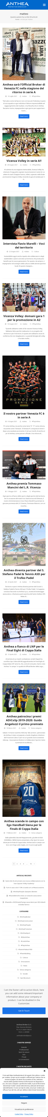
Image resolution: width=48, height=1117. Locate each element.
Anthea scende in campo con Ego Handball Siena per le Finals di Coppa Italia (24, 825)
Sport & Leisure (24, 1052)
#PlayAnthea (36, 96)
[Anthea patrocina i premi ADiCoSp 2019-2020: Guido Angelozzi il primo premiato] (24, 698)
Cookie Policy (19, 1114)
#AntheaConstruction (25, 921)
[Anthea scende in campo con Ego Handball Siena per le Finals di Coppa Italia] (24, 788)
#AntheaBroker (25, 917)
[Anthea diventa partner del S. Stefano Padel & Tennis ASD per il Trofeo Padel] (24, 544)
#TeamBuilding (25, 953)
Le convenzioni (24, 1059)
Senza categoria (36, 728)
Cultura (36, 252)
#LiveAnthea (25, 941)
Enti (24, 1054)
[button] (44, 1071)
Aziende (24, 1047)
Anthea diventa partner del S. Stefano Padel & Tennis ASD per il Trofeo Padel (23, 574)
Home (17, 19)
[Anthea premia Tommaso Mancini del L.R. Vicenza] (24, 465)
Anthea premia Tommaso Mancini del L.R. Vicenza (24, 485)
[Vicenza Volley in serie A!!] (24, 142)
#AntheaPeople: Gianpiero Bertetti (25, 892)
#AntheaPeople (25, 925)
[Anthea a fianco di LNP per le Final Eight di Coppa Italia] (24, 628)
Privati (24, 1057)
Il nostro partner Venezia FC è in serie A (23, 415)
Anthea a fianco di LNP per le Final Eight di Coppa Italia (24, 648)
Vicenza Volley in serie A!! (24, 161)
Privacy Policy (28, 1114)
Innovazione (25, 962)
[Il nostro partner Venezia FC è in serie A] (24, 382)
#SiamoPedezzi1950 (25, 949)
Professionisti (24, 1050)
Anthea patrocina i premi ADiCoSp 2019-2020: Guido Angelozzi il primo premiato (24, 720)
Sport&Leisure (25, 978)
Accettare (24, 1096)
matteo (24, 96)
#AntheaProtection (25, 929)
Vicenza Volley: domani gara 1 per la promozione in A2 (24, 318)
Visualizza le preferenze (24, 1109)
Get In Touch (24, 1010)
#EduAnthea (25, 937)
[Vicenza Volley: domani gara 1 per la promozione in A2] (24, 297)
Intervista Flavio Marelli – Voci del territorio (24, 245)
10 (31, 864)
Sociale (25, 974)
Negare (24, 1103)
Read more (24, 116)
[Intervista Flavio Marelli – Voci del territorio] (24, 218)
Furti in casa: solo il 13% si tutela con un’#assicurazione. (25, 887)
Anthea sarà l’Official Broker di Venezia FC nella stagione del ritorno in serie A (24, 88)
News (25, 966)
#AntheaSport (25, 933)
